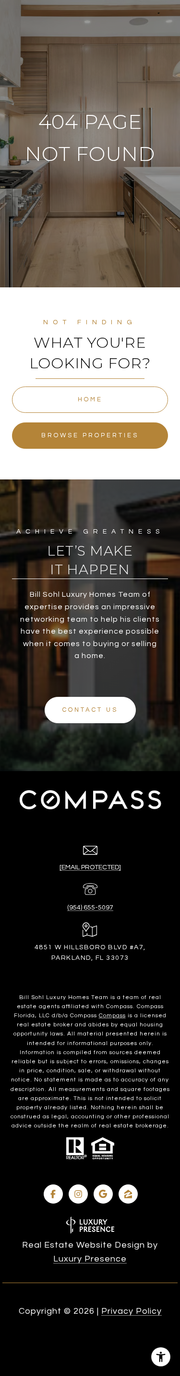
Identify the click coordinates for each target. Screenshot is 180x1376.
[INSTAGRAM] (78, 1194)
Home (90, 399)
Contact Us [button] (90, 709)
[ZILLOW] (128, 1194)
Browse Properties (90, 435)
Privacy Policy (131, 1311)
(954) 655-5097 (90, 907)
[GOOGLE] (103, 1194)
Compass (112, 1015)
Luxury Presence (90, 1258)
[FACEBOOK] (53, 1194)
